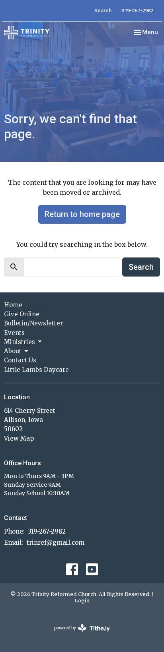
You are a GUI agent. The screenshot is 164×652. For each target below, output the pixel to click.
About (12, 351)
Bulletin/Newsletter (33, 323)
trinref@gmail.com (55, 542)
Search (102, 11)
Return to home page (82, 214)
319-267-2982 (137, 11)
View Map (19, 438)
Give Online (21, 314)
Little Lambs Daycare (36, 369)
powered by (78, 634)
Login (82, 600)
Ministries (19, 342)
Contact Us (20, 360)
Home (13, 305)
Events (14, 333)
